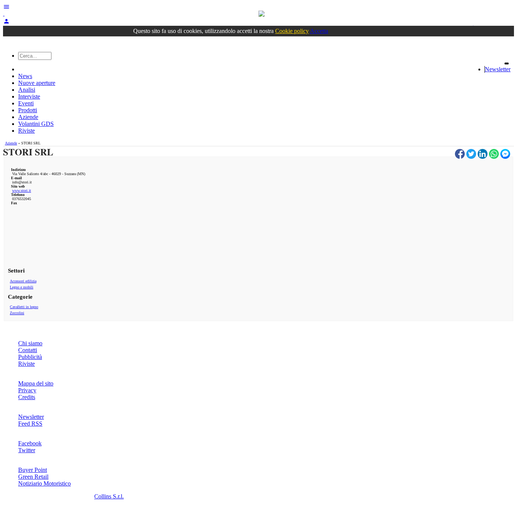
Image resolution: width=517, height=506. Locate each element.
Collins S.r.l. (109, 496)
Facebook (30, 443)
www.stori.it (21, 190)
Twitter (26, 450)
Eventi (26, 103)
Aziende (28, 117)
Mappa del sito (35, 383)
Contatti (27, 350)
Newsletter (498, 69)
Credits (26, 397)
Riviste (26, 130)
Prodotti (27, 110)
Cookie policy (292, 31)
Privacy (27, 390)
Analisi (26, 89)
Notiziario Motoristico (44, 483)
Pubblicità (30, 357)
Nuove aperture (36, 83)
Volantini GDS (36, 124)
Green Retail (33, 476)
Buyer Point (32, 470)
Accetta (319, 31)
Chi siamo (30, 343)
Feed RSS (30, 423)
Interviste (29, 96)
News (25, 76)
